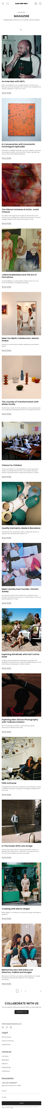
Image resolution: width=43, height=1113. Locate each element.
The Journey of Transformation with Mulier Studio (20, 403)
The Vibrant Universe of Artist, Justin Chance (20, 210)
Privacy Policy (6, 1037)
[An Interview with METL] (21, 56)
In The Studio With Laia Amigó (17, 846)
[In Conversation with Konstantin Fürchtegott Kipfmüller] (21, 119)
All (21, 30)
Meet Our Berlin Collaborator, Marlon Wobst (20, 339)
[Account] (35, 3)
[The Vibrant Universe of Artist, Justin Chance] (21, 185)
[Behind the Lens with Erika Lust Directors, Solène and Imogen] (21, 945)
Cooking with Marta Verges (16, 909)
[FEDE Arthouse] (21, 758)
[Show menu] (3, 3)
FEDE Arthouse (9, 783)
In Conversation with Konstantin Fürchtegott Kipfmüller (18, 145)
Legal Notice (6, 1044)
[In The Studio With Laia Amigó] (21, 821)
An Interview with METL (13, 81)
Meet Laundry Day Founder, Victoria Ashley (20, 590)
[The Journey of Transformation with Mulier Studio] (21, 377)
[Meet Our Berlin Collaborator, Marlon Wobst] (21, 313)
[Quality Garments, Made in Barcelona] (21, 503)
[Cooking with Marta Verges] (21, 884)
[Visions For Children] (21, 440)
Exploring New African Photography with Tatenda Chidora (20, 720)
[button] (7, 3)
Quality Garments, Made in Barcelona (21, 528)
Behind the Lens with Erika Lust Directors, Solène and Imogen (17, 971)
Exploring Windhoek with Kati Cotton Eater (20, 655)
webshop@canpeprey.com (12, 1023)
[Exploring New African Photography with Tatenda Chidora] (21, 695)
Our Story (5, 1056)
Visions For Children (12, 465)
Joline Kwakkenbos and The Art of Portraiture (19, 276)
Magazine (5, 1060)
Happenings (6, 1067)
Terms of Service (8, 1041)
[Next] (35, 991)
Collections (6, 1071)
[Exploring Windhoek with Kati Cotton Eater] (21, 629)
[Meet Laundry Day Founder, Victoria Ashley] (21, 564)
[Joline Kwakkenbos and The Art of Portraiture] (21, 250)
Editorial (4, 1064)
